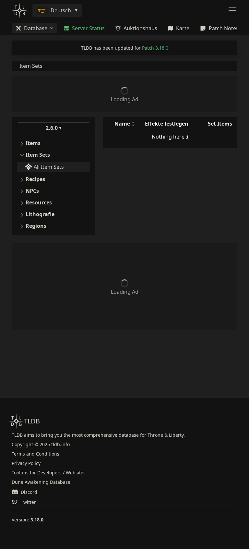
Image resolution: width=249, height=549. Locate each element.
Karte (182, 28)
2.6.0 (52, 127)
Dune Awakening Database (41, 482)
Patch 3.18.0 (155, 48)
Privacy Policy (26, 463)
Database (35, 28)
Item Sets (30, 65)
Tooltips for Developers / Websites (49, 473)
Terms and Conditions (35, 454)
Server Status (88, 28)
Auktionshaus (140, 28)
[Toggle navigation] (232, 10)
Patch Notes (224, 28)
